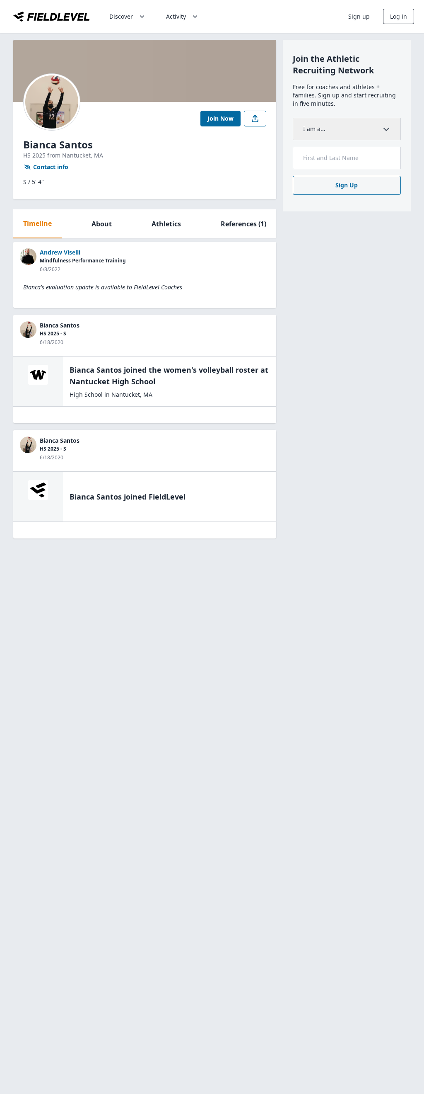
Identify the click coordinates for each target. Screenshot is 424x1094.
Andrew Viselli (60, 252)
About (102, 223)
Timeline (37, 223)
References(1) (243, 223)
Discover (121, 16)
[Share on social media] (255, 118)
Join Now (220, 118)
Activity (176, 16)
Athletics (166, 223)
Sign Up (346, 185)
